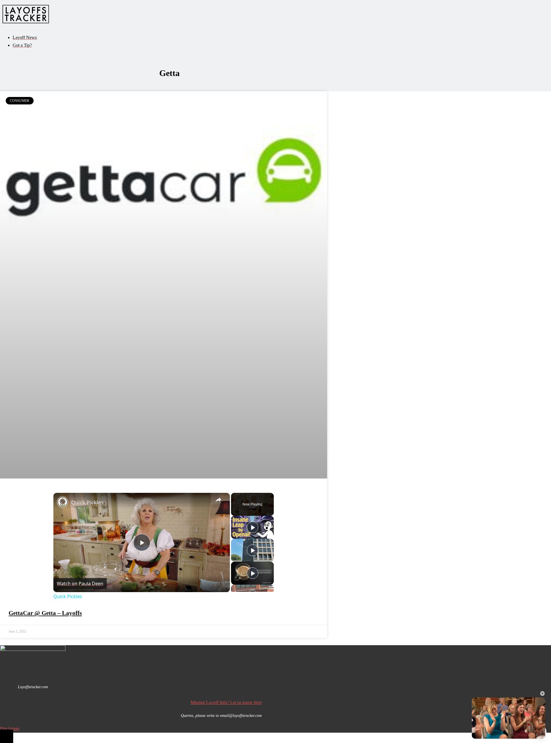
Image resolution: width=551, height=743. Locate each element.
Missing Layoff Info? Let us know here (226, 702)
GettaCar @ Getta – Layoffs (45, 613)
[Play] (252, 527)
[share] (218, 500)
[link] (62, 502)
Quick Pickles (87, 502)
